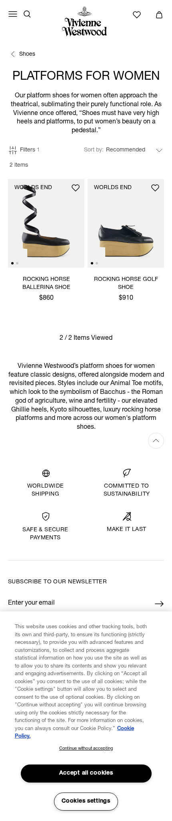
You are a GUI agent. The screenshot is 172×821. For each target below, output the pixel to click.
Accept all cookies (86, 773)
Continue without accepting (86, 748)
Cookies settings (86, 801)
